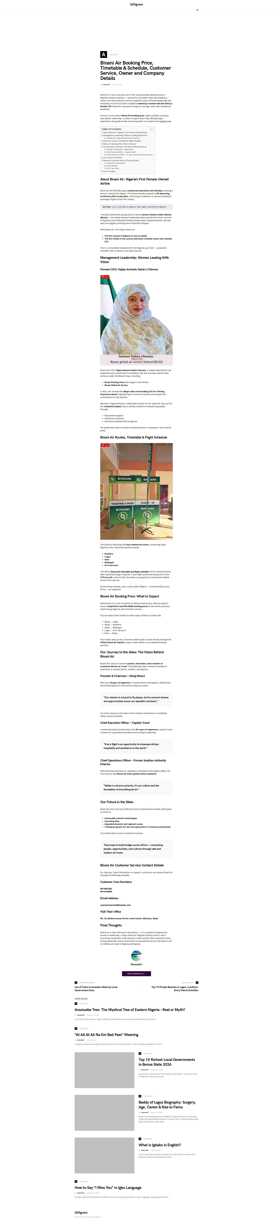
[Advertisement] (136, 29)
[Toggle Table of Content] (150, 129)
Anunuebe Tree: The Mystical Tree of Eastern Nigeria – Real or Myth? (130, 1010)
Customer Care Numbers (116, 163)
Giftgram (136, 4)
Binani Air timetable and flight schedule (130, 571)
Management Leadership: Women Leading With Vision (125, 135)
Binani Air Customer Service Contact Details (121, 160)
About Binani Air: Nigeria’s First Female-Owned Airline (125, 132)
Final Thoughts (109, 171)
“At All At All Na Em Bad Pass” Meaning (106, 1035)
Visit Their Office (113, 168)
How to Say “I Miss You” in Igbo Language (108, 1187)
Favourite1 (106, 85)
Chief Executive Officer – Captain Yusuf (121, 152)
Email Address (112, 166)
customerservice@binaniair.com (115, 905)
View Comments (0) (135, 974)
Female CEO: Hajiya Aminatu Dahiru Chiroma (123, 138)
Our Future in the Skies (112, 157)
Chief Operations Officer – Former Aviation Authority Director (130, 155)
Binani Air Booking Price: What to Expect (119, 144)
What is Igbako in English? (160, 1145)
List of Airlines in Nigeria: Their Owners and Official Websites (139, 207)
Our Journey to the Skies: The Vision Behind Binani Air (125, 147)
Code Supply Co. (96, 1217)
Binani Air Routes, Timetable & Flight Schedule (122, 141)
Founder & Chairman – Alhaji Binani (120, 149)
